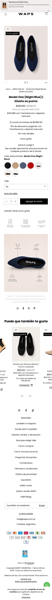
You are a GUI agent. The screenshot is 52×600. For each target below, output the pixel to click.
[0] (46, 14)
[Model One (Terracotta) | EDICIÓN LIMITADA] (7, 173)
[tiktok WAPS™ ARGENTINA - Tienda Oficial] (33, 410)
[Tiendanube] (26, 564)
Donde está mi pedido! (26, 429)
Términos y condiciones (26, 468)
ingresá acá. (26, 579)
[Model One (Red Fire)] (30, 165)
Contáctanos (26, 463)
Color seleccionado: (23, 157)
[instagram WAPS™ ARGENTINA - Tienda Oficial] (19, 410)
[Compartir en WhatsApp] (18, 308)
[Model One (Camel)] (15, 165)
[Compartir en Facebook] (23, 308)
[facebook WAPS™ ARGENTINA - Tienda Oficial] (26, 410)
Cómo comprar (26, 446)
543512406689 (26, 514)
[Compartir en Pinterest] (34, 308)
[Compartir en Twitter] (29, 308)
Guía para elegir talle (26, 440)
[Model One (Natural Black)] (7, 165)
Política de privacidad (26, 474)
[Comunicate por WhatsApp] (47, 585)
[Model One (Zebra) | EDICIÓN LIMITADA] (15, 173)
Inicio (8, 89)
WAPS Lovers (26, 485)
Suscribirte (26, 480)
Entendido (26, 597)
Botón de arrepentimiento (26, 581)
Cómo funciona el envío (26, 451)
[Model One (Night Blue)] (22, 165)
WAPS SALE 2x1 (18, 89)
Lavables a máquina (26, 423)
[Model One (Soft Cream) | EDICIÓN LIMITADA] (38, 165)
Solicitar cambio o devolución (26, 434)
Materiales (26, 417)
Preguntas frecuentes (26, 457)
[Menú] (6, 14)
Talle (6, 181)
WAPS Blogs (26, 496)
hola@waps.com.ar (26, 519)
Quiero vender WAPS (26, 491)
